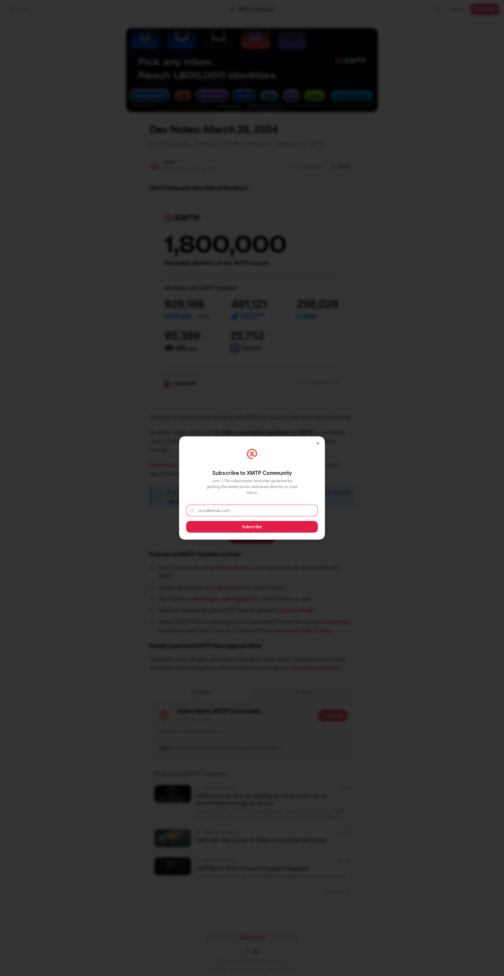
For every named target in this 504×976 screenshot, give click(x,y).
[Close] (318, 443)
